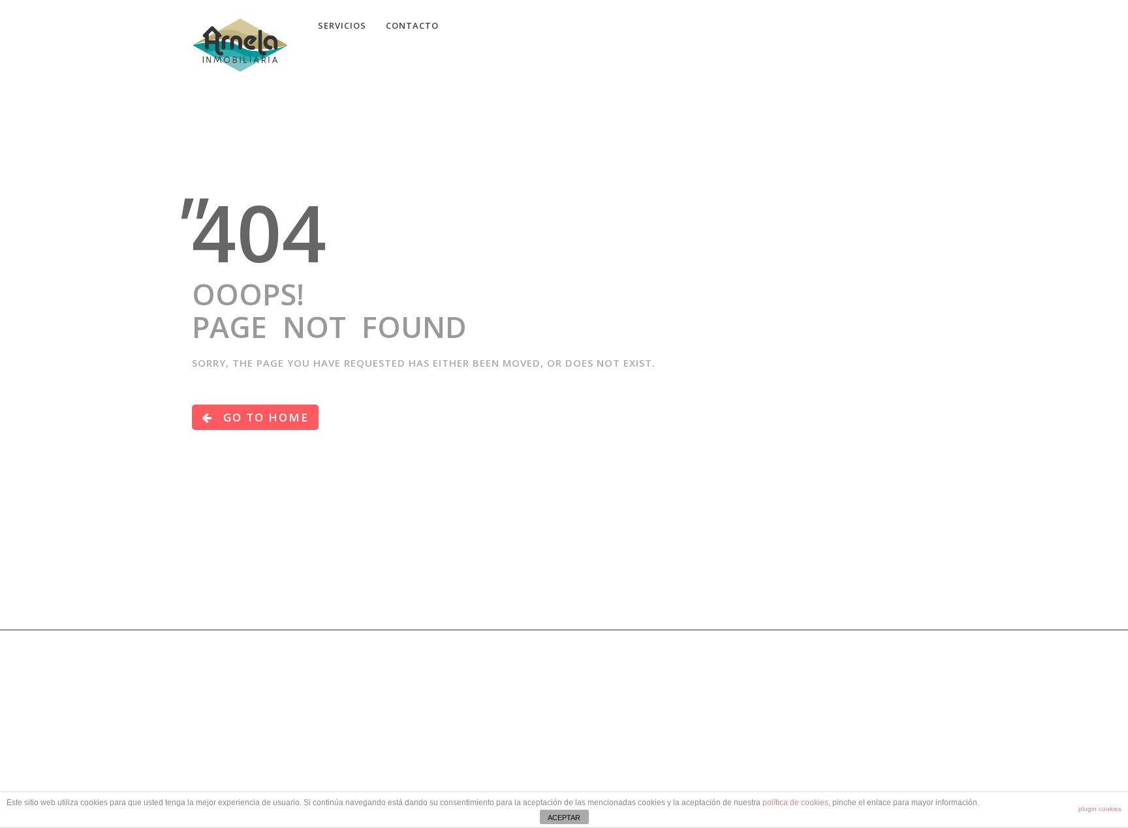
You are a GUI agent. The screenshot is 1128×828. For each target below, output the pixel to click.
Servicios (342, 25)
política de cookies (795, 802)
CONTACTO (412, 25)
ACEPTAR (564, 817)
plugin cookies (1099, 808)
